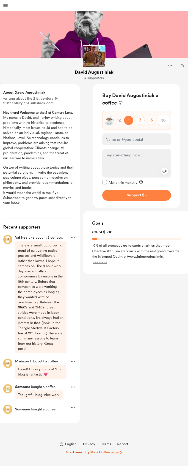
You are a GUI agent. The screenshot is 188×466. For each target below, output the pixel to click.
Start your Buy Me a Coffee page (92, 452)
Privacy (89, 444)
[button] (5, 5)
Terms (106, 444)
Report (122, 444)
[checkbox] (119, 182)
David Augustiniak (94, 72)
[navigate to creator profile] (94, 56)
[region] (136, 146)
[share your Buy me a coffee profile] (182, 65)
